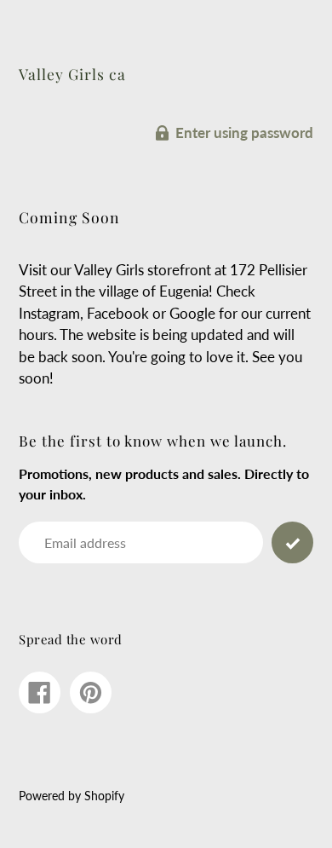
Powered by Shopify (71, 796)
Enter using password (244, 132)
